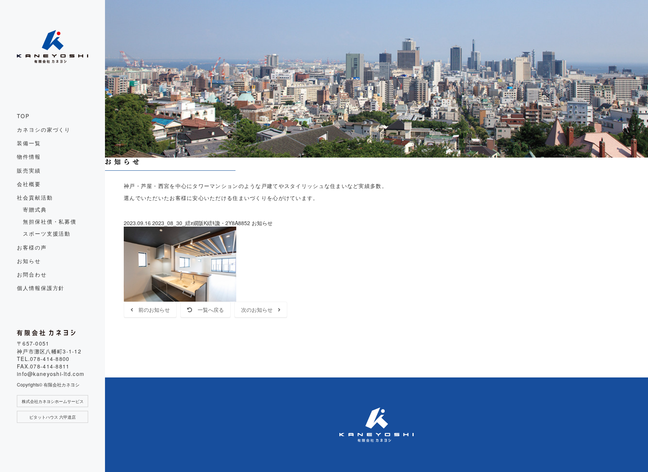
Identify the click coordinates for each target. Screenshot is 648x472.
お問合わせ (32, 274)
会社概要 (29, 184)
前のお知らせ (151, 309)
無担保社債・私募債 (49, 221)
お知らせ (29, 261)
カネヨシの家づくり (43, 129)
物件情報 (29, 156)
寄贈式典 (35, 209)
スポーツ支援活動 (46, 233)
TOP (23, 116)
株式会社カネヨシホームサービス (53, 401)
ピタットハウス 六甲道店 (52, 417)
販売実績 (29, 170)
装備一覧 (29, 143)
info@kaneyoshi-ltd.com (50, 373)
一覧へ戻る (208, 309)
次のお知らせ (259, 309)
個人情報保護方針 (40, 288)
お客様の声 (32, 247)
